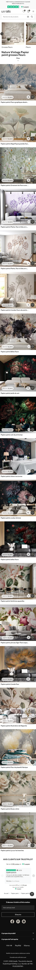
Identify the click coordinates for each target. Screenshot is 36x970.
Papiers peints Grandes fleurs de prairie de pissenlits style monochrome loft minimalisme (15, 310)
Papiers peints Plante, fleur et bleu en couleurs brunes (15, 268)
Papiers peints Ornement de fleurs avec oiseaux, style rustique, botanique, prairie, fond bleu (15, 185)
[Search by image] (28, 16)
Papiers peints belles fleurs (10, 559)
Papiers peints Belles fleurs (10, 351)
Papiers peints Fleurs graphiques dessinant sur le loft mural (15, 102)
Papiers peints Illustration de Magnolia (14, 726)
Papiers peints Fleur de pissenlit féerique (14, 767)
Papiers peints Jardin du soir (10, 393)
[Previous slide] (1, 33)
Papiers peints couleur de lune (11, 518)
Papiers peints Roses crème (10, 809)
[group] (13, 35)
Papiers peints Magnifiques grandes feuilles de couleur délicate (15, 144)
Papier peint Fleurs (27, 893)
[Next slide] (32, 33)
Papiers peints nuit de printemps (12, 435)
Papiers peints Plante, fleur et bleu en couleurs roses (15, 227)
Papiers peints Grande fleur (10, 684)
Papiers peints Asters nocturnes (11, 476)
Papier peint (15, 893)
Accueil (6, 893)
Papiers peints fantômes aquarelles (12, 601)
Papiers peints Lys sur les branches (12, 850)
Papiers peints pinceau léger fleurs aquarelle (15, 642)
